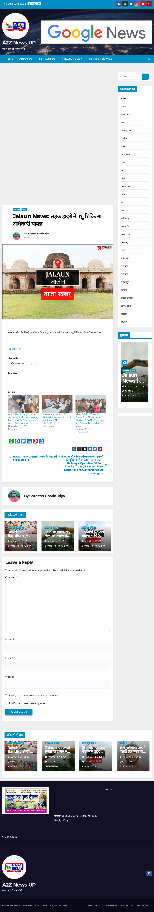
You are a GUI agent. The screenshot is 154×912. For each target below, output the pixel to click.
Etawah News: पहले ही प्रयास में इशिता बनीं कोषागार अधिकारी (34, 458)
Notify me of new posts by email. (28, 703)
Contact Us (47, 59)
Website (9, 676)
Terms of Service (100, 59)
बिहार (123, 210)
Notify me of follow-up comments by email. (34, 695)
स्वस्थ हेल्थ (126, 306)
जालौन (24, 210)
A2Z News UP (18, 42)
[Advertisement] (57, 94)
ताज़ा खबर (125, 154)
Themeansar (61, 905)
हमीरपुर (124, 314)
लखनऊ (124, 266)
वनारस (124, 290)
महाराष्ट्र (125, 242)
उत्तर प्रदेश (17, 210)
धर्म (122, 170)
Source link (14, 348)
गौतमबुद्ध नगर (127, 130)
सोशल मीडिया (127, 298)
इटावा (123, 106)
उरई (123, 122)
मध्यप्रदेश (125, 226)
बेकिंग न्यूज (20, 528)
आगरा (123, 98)
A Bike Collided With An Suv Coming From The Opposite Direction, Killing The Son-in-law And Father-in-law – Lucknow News (89, 420)
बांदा (123, 202)
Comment (11, 577)
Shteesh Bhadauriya (38, 233)
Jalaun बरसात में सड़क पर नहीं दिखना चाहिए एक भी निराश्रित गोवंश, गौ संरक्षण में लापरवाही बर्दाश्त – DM (56, 417)
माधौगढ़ (124, 250)
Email (9, 658)
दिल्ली (123, 162)
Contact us (11, 836)
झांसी (92, 528)
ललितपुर (125, 282)
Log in (108, 789)
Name (9, 639)
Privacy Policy (72, 59)
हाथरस (124, 322)
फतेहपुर (124, 194)
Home (9, 59)
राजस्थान (125, 258)
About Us (25, 59)
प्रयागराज (125, 186)
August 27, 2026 (134, 386)
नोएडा (123, 178)
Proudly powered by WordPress (17, 905)
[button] (149, 58)
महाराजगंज (125, 234)
